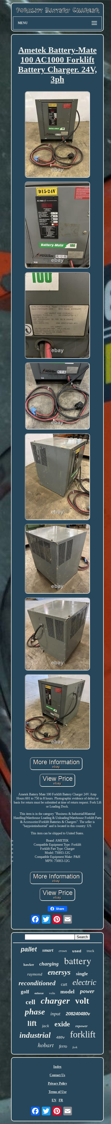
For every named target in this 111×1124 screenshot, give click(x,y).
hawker (28, 965)
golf (25, 991)
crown (63, 951)
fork (74, 1047)
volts (52, 993)
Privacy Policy (57, 1083)
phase (35, 1011)
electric (84, 982)
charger (55, 1001)
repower (81, 1026)
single (82, 973)
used (76, 951)
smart (47, 950)
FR (61, 1100)
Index (57, 1067)
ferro (63, 1046)
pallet (29, 949)
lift (32, 1023)
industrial (35, 1035)
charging (49, 964)
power (87, 991)
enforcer (39, 993)
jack (45, 1026)
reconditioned (37, 983)
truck (90, 951)
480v (60, 1037)
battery (77, 960)
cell (30, 1002)
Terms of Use (57, 1092)
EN (54, 1100)
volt (82, 1001)
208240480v (78, 1013)
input (55, 1013)
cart (64, 984)
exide (62, 1024)
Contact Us (57, 1075)
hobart (46, 1045)
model (67, 991)
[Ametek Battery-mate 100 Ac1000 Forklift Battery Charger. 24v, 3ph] (57, 135)
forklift (82, 1034)
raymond (34, 974)
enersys (59, 972)
